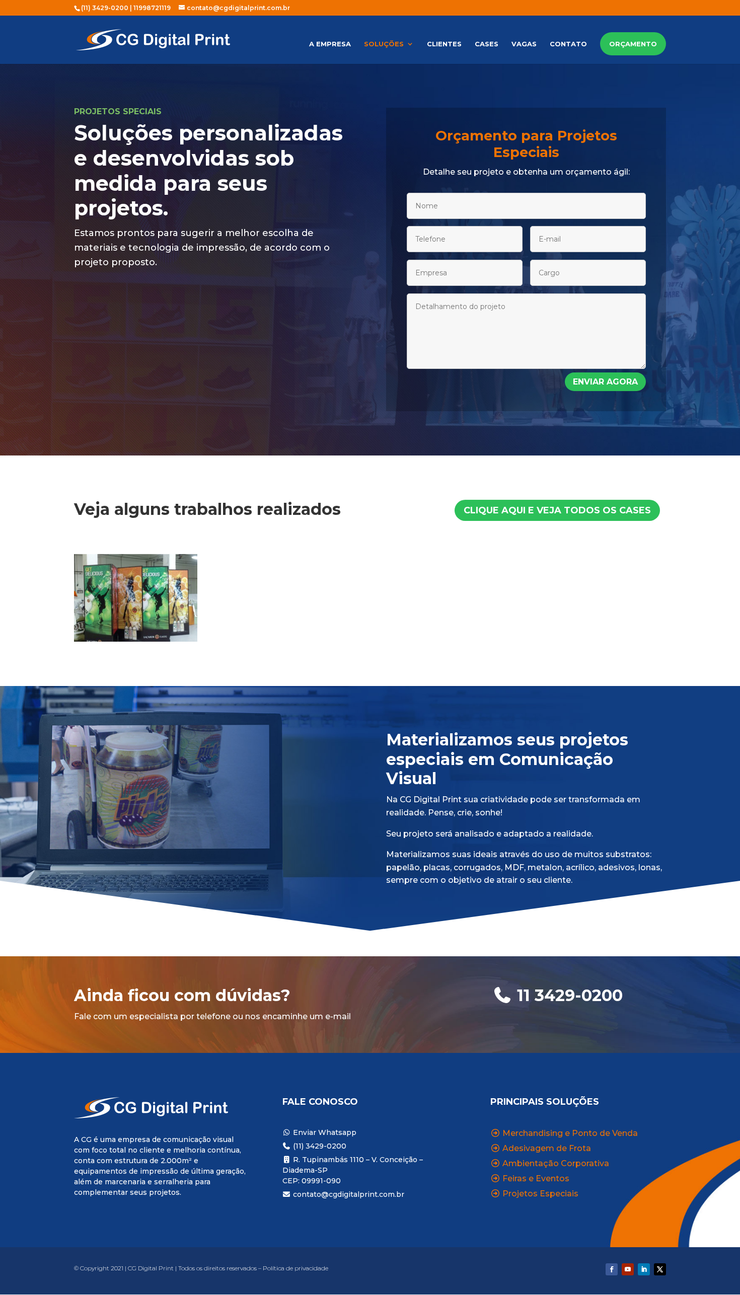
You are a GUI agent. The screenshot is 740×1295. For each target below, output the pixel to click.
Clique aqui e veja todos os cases (557, 510)
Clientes (444, 44)
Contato (568, 44)
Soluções (384, 44)
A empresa (330, 44)
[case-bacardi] (135, 639)
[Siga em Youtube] (628, 1269)
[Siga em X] (660, 1269)
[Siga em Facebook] (612, 1269)
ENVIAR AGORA (605, 382)
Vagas (524, 44)
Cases (486, 44)
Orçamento (633, 44)
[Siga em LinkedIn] (644, 1269)
